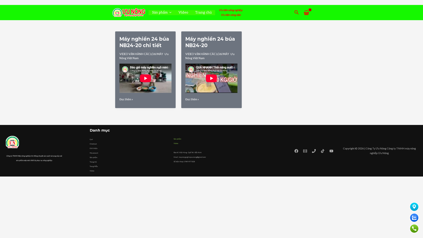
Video (183, 12)
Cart (91, 139)
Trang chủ (203, 12)
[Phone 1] (314, 151)
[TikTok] (323, 151)
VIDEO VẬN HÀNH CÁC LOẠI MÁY (141, 54)
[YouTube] (331, 151)
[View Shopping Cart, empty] (306, 13)
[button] (170, 12)
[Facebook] (296, 151)
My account (94, 153)
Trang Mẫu (94, 166)
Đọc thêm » (126, 99)
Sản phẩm (160, 12)
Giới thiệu (93, 148)
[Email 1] (305, 151)
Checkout (93, 144)
